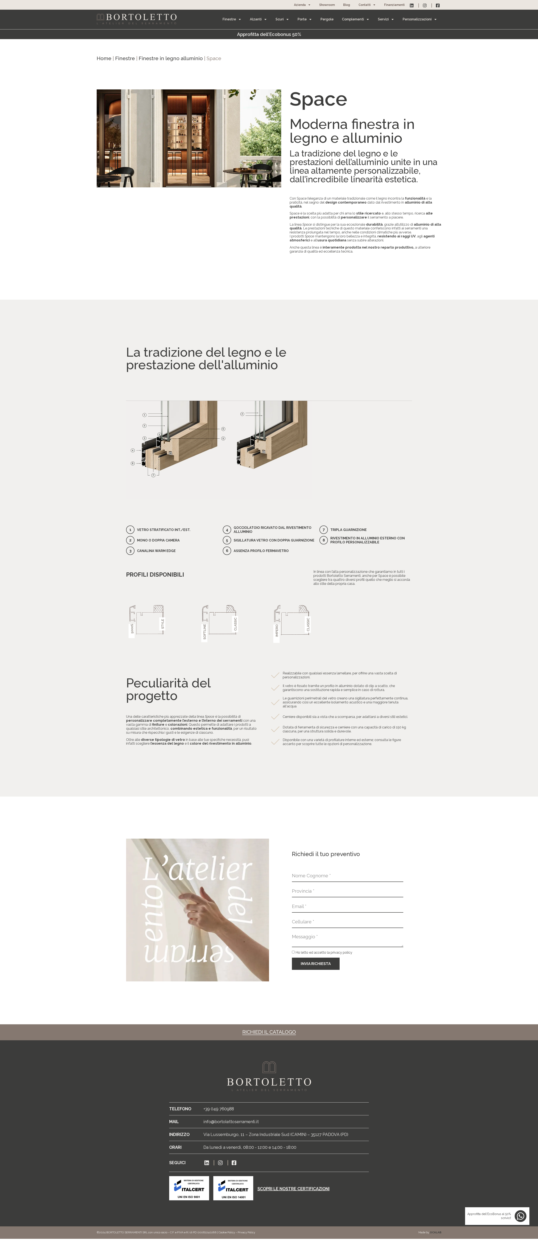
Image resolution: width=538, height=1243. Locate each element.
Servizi (383, 19)
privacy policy (341, 952)
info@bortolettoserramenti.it (231, 1121)
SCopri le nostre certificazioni (293, 1188)
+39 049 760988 (218, 1108)
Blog (346, 5)
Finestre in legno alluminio (171, 58)
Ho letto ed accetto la (323, 952)
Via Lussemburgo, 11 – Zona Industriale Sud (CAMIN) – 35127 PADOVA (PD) (275, 1134)
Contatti (365, 5)
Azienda (300, 5)
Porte (302, 19)
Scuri (280, 19)
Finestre (229, 19)
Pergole (327, 19)
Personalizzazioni (417, 19)
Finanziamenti (394, 5)
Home (104, 58)
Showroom (327, 5)
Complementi (353, 19)
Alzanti (256, 19)
